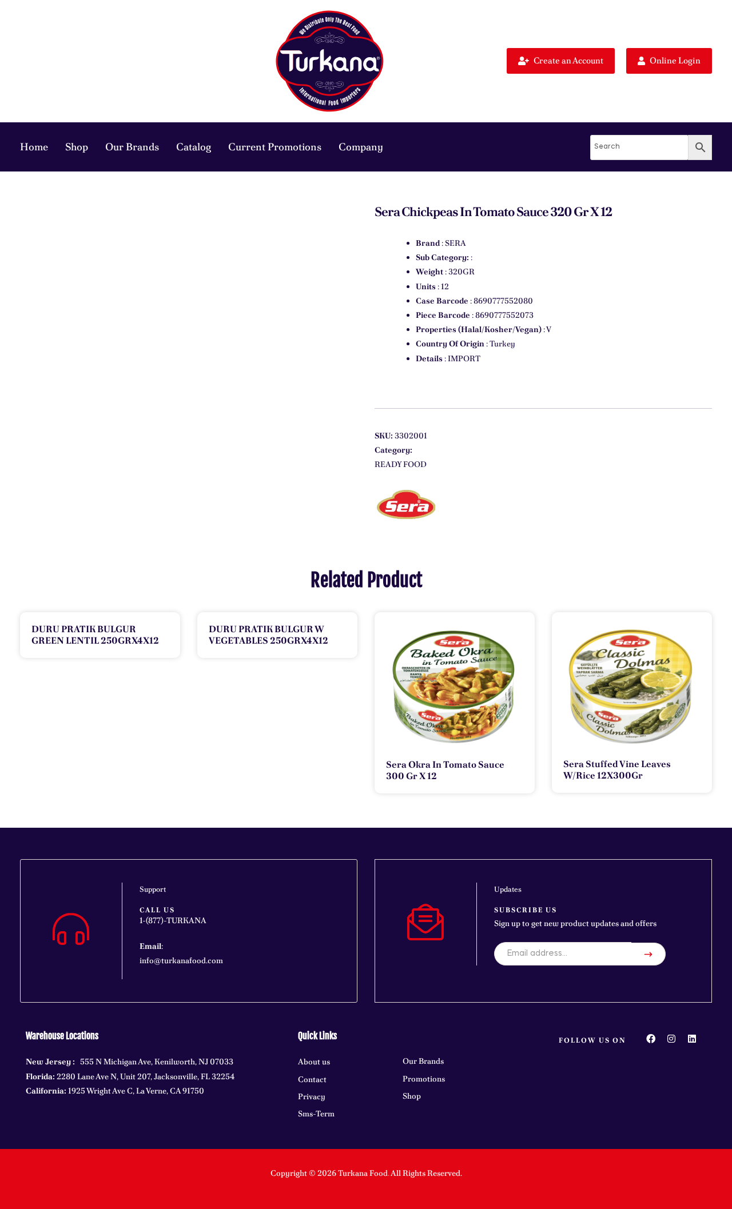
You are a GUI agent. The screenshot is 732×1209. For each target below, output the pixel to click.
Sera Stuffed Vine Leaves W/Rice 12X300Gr (617, 769)
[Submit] (648, 954)
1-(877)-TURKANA (173, 920)
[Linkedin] (692, 1038)
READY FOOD (401, 464)
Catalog (193, 146)
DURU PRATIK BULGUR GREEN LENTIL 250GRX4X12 (95, 635)
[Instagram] (671, 1038)
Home (34, 146)
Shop (76, 146)
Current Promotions (274, 146)
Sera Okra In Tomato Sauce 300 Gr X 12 (445, 770)
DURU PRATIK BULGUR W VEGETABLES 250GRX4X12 (268, 635)
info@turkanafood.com (181, 960)
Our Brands (132, 146)
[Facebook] (650, 1038)
